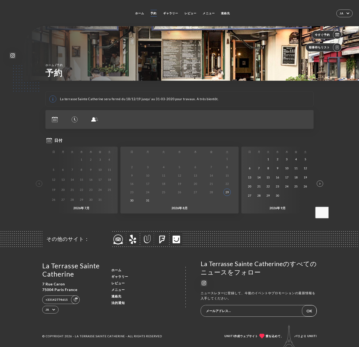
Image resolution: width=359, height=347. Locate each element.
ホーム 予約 (54, 65)
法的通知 (118, 303)
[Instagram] (12, 55)
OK (309, 311)
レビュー (191, 13)
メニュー (209, 13)
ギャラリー (170, 13)
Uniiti (312, 336)
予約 (154, 13)
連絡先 (225, 13)
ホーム (139, 13)
